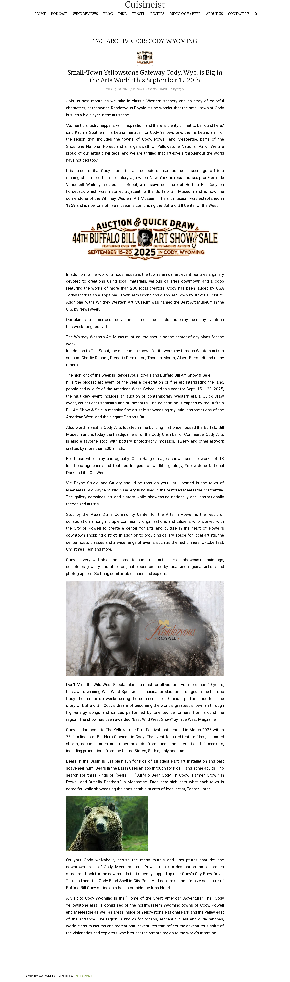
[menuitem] (41, 14)
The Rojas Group (83, 976)
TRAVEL (164, 89)
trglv (180, 89)
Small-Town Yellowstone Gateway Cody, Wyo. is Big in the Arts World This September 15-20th (145, 76)
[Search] (254, 14)
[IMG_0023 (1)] (145, 58)
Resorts (151, 89)
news (140, 89)
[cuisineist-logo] (145, 4)
